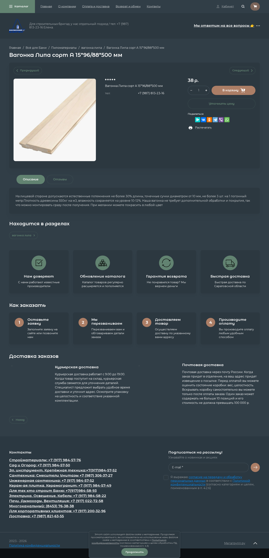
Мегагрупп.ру (234, 543)
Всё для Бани (36, 47)
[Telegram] (215, 119)
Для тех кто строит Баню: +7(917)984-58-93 (53, 491)
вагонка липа (91, 47)
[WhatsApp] (226, 119)
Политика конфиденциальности (34, 545)
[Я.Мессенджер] (197, 119)
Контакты (153, 6)
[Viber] (221, 119)
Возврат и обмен (128, 6)
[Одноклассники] (209, 119)
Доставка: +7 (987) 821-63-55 (36, 516)
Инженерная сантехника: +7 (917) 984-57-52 (51, 481)
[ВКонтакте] (203, 119)
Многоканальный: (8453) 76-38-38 (41, 506)
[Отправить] (255, 467)
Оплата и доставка (95, 6)
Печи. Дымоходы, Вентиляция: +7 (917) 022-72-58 (56, 501)
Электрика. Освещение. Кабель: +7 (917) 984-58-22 (57, 496)
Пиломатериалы (64, 47)
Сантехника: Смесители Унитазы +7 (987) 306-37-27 (61, 475)
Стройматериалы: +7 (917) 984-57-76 (45, 460)
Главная (46, 6)
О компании (67, 6)
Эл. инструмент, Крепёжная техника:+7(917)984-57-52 (63, 470)
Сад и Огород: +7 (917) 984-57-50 (39, 465)
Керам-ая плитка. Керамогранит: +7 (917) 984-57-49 (60, 486)
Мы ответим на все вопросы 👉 (224, 26)
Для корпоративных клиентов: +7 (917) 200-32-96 (57, 511)
